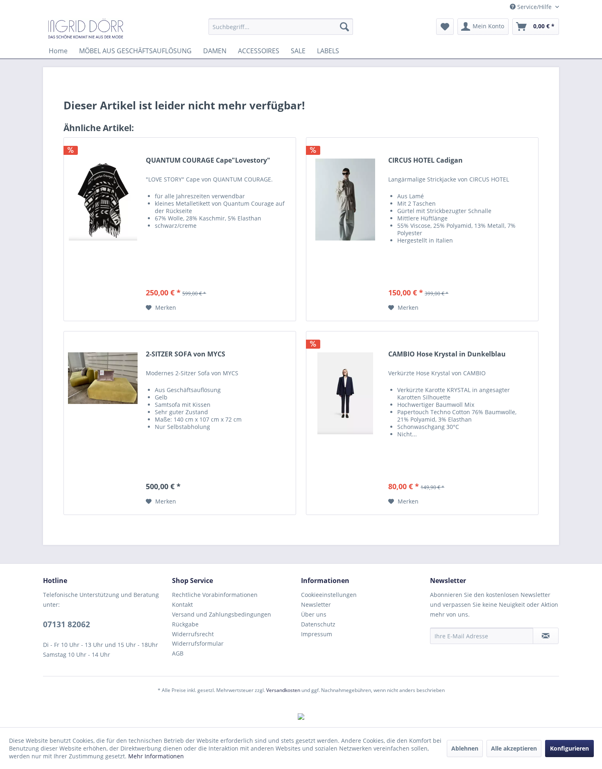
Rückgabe (185, 624)
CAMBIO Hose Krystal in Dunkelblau (447, 354)
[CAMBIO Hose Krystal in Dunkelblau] (345, 423)
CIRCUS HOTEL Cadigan (425, 160)
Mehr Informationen (156, 756)
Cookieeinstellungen (329, 595)
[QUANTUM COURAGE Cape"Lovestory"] (103, 229)
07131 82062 (66, 624)
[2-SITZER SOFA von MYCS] (103, 423)
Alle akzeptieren (514, 748)
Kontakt (182, 604)
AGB (177, 653)
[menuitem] (280, 26)
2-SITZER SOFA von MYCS (185, 354)
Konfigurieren (569, 748)
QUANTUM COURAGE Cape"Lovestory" (208, 160)
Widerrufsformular (198, 643)
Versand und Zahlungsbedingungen (221, 614)
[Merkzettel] (445, 26)
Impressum (316, 634)
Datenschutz (318, 624)
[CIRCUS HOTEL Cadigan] (345, 229)
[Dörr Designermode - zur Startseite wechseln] (85, 28)
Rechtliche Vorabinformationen (215, 595)
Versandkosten (283, 690)
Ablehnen (464, 748)
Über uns (313, 614)
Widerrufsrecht (193, 634)
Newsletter (316, 604)
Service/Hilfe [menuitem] (534, 7)
